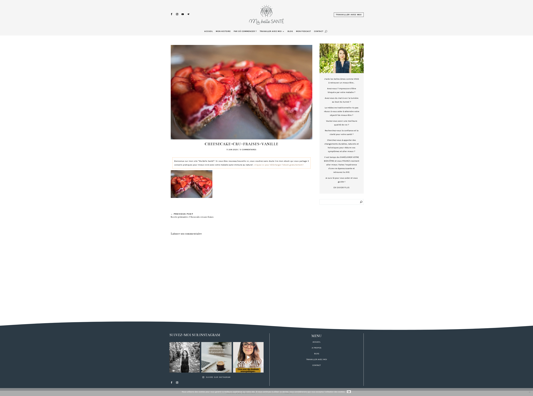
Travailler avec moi (349, 15)
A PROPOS (316, 347)
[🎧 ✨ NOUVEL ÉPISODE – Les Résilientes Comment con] (248, 357)
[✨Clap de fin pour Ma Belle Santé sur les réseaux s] (184, 357)
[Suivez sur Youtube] (182, 14)
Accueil (208, 31)
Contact (318, 31)
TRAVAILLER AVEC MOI (316, 359)
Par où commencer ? (245, 31)
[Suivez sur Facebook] (171, 14)
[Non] (529, 392)
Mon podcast (303, 31)
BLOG (316, 353)
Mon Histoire (223, 31)
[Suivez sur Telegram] (188, 14)
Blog (290, 31)
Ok (349, 392)
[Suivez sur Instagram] (177, 14)
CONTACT (316, 365)
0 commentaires (248, 150)
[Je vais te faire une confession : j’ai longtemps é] (216, 357)
